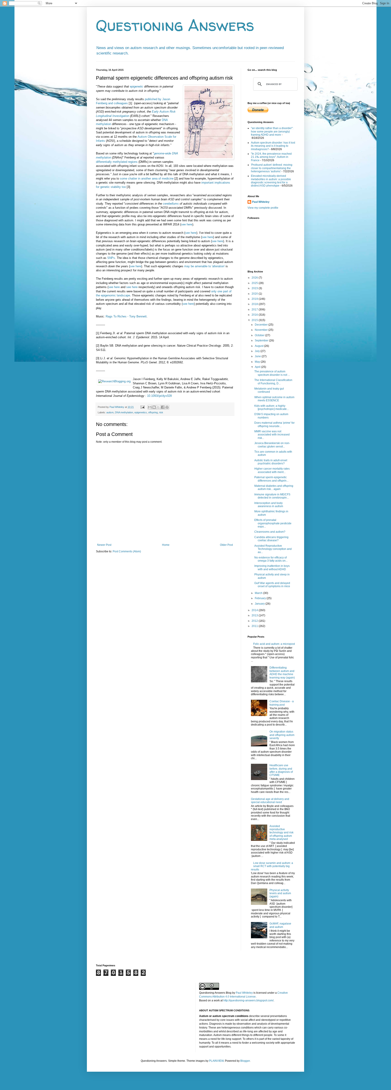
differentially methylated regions (117, 161)
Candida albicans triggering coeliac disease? (271, 539)
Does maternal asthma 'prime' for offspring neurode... (274, 424)
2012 (255, 620)
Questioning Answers (175, 25)
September (262, 340)
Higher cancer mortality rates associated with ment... (272, 470)
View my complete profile (263, 207)
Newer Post (104, 544)
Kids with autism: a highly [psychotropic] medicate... (271, 407)
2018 (255, 304)
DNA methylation (124, 412)
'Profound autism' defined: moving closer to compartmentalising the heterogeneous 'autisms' (271, 168)
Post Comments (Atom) (127, 551)
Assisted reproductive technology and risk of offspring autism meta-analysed (281, 833)
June (258, 356)
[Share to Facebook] (162, 407)
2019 (255, 298)
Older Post (226, 544)
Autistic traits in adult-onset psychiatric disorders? (270, 462)
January (260, 603)
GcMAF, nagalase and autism (280, 925)
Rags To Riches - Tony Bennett (126, 316)
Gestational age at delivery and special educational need (270, 800)
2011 (255, 626)
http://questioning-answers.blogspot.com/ (248, 1000)
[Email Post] (142, 407)
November (261, 329)
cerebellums (171, 203)
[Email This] (150, 407)
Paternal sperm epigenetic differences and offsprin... (271, 479)
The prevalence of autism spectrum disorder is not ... (272, 373)
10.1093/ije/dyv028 (159, 395)
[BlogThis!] (154, 407)
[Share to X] (158, 407)
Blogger (245, 1060)
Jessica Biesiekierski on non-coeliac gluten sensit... (272, 445)
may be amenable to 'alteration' (204, 266)
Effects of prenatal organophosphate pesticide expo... (272, 523)
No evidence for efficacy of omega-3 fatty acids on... (271, 559)
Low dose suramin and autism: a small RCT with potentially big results (272, 866)
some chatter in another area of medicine (147, 178)
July (257, 351)
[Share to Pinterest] (167, 407)
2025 (255, 283)
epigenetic (136, 86)
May (258, 361)
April (258, 367)
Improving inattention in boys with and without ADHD (272, 567)
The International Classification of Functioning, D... (273, 381)
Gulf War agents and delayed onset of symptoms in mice (272, 585)
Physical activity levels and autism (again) (280, 893)
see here (186, 224)
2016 (255, 314)
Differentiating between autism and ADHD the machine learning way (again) (282, 672)
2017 (255, 309)
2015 (255, 320)
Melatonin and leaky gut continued (269, 390)
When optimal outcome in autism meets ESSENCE (274, 399)
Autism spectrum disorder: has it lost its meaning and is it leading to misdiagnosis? (273, 146)
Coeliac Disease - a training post (281, 703)
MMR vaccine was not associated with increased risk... (272, 435)
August (259, 346)
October (260, 335)
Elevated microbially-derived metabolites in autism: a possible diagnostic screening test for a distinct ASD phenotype (271, 180)
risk (161, 412)
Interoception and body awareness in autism (268, 504)
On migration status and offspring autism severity (281, 735)
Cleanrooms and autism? (269, 531)
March (259, 593)
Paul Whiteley (260, 201)
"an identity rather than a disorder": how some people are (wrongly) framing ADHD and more (272, 131)
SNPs (111, 258)
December (261, 324)
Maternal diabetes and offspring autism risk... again (273, 487)
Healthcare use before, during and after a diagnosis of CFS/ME (281, 770)
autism (110, 412)
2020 (255, 293)
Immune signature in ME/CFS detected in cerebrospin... (272, 496)
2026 (255, 277)
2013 (255, 615)
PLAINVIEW (216, 1060)
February (261, 598)
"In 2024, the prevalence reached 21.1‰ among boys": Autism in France (271, 157)
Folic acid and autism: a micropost (274, 643)
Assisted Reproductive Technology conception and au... (273, 549)
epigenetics (140, 412)
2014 (255, 610)
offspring (153, 412)
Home (165, 544)
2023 (255, 288)
